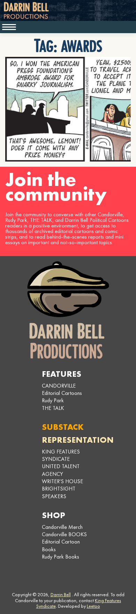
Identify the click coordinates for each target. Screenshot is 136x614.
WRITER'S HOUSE (62, 481)
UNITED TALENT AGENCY (61, 470)
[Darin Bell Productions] (68, 310)
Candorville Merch (62, 527)
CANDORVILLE (59, 385)
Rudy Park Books (60, 556)
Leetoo (93, 606)
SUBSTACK (63, 426)
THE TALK (53, 408)
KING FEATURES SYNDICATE (61, 455)
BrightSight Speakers (58, 492)
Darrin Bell (61, 594)
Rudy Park (53, 400)
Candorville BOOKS (64, 534)
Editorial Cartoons (62, 393)
